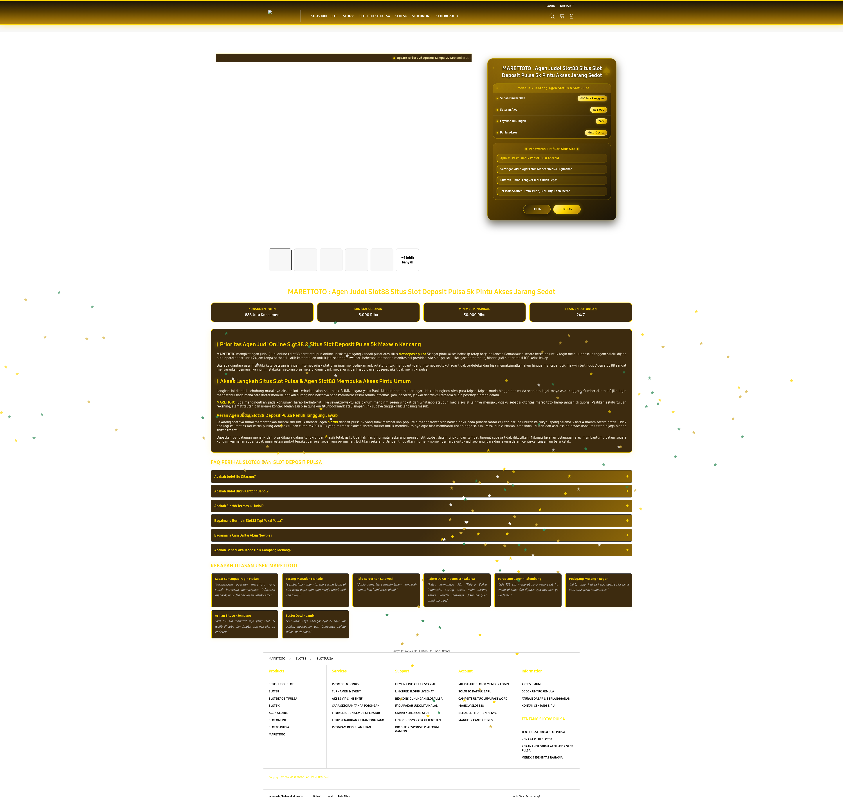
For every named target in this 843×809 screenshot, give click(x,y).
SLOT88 (274, 691)
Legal (329, 796)
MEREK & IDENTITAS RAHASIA (542, 757)
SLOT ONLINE (278, 720)
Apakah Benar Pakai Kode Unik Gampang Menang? (253, 550)
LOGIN (537, 209)
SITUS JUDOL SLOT (281, 684)
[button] (561, 16)
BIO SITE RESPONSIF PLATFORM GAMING (417, 729)
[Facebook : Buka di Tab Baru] (546, 796)
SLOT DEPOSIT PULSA (283, 699)
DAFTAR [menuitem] (565, 6)
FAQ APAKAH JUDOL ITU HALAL (416, 706)
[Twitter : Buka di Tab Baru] (554, 796)
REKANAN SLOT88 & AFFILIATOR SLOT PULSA (547, 748)
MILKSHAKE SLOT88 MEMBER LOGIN (483, 684)
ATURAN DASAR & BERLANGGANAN (546, 699)
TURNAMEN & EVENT (346, 691)
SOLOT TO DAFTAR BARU (474, 691)
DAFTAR (567, 209)
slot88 (333, 422)
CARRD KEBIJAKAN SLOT (412, 713)
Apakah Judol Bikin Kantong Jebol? (241, 491)
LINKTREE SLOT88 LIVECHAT (414, 691)
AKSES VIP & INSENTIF (347, 699)
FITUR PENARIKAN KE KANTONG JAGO (358, 720)
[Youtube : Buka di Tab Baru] (571, 796)
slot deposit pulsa (412, 354)
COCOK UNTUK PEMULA (538, 691)
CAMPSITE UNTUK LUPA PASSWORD (482, 699)
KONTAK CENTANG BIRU (538, 706)
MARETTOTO (226, 402)
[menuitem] (324, 16)
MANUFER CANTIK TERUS (475, 720)
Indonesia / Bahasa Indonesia (286, 796)
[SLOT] (284, 16)
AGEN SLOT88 (278, 713)
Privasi (317, 796)
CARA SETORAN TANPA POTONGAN (356, 706)
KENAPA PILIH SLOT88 (537, 739)
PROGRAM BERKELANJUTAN (351, 727)
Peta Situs (344, 796)
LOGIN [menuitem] (550, 6)
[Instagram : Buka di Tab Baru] (563, 796)
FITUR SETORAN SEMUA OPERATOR (356, 713)
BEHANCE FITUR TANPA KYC (477, 713)
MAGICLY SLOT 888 (471, 706)
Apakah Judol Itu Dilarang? (235, 476)
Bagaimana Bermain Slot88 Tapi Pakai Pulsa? (248, 521)
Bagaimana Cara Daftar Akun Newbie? (243, 535)
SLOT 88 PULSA (279, 727)
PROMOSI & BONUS (345, 684)
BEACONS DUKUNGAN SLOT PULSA (419, 699)
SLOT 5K (274, 706)
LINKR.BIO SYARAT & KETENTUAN (418, 720)
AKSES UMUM (531, 684)
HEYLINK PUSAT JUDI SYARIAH (415, 684)
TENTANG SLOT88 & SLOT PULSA (543, 732)
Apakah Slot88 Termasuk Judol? (239, 506)
